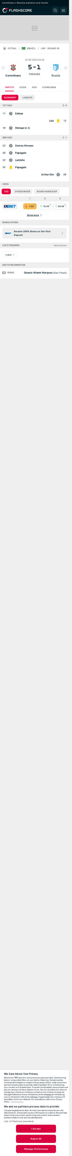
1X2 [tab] (6, 191)
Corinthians (13, 75)
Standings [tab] (49, 87)
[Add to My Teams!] (3, 67)
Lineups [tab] (27, 97)
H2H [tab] (34, 87)
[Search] (55, 10)
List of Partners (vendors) (19, 1121)
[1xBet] (9, 206)
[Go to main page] (20, 10)
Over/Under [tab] (22, 191)
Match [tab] (9, 87)
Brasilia (55, 75)
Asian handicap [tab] (47, 191)
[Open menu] (63, 10)
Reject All (35, 1138)
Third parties (17, 1102)
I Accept (36, 1128)
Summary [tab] (10, 97)
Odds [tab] (22, 87)
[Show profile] (13, 67)
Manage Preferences (36, 1149)
